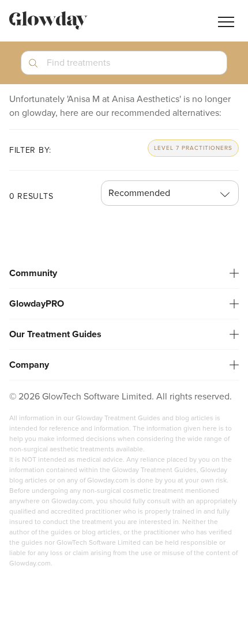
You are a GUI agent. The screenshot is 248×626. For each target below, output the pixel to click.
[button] (124, 67)
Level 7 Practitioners (193, 148)
